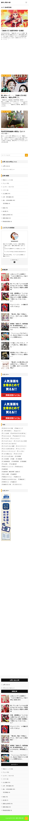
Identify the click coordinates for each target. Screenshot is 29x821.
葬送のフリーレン (7, 476)
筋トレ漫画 (6, 474)
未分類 (4, 211)
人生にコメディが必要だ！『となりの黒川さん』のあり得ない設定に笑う (19, 276)
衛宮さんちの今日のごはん (9, 479)
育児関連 (5, 203)
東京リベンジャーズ (8, 466)
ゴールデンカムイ (7, 441)
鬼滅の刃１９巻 (7, 484)
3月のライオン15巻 (8, 428)
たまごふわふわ (7, 436)
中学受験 (18, 456)
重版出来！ (22, 479)
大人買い (5, 464)
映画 (4, 208)
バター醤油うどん (7, 453)
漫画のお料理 (6, 214)
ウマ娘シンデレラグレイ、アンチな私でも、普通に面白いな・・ (19, 344)
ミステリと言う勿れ (8, 456)
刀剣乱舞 (19, 458)
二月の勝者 (6, 458)
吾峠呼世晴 (16, 461)
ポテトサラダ (18, 453)
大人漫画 (5, 193)
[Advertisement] (14, 57)
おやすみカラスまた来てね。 (19, 433)
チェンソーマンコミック (9, 451)
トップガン (21, 451)
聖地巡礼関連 (6, 221)
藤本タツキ (18, 476)
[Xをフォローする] (14, 262)
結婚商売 (14, 474)
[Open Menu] (26, 2)
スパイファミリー (21, 446)
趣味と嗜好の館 (5, 2)
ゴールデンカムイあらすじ (9, 443)
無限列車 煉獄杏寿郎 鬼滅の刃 (11, 471)
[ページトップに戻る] (26, 818)
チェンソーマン (21, 448)
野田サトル (6, 481)
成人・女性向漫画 (7, 200)
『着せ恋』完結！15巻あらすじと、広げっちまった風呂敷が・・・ (19, 316)
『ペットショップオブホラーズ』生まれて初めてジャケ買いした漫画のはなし (19, 335)
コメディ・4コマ (7, 186)
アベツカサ (6, 438)
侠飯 (13, 458)
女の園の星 (13, 464)
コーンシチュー (16, 438)
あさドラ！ (18, 430)
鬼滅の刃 (14, 481)
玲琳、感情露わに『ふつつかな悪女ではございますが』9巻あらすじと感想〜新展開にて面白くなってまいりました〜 (19, 297)
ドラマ (4, 190)
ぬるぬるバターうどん (19, 436)
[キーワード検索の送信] (26, 155)
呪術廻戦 (24, 461)
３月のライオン (18, 484)
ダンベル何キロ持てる (8, 448)
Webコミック (6, 180)
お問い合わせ (6, 166)
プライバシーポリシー (9, 169)
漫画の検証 (6, 218)
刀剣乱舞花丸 (6, 461)
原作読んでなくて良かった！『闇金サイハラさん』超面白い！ (19, 354)
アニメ (4, 183)
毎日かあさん (19, 466)
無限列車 (5, 469)
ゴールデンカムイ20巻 (21, 441)
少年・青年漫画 (7, 197)
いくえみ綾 (6, 433)
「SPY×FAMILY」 (7, 430)
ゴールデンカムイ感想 (8, 446)
